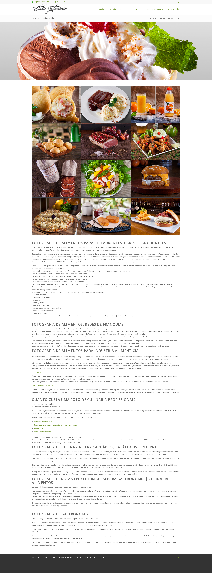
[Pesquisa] (177, 9)
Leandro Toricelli (98, 557)
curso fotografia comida (43, 18)
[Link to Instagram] (178, 2)
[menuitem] (101, 9)
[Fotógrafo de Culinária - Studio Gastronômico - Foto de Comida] (50, 9)
